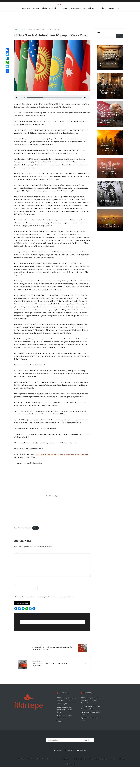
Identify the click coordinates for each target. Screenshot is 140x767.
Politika (113, 94)
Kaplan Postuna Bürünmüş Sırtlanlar (91, 712)
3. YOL (102, 168)
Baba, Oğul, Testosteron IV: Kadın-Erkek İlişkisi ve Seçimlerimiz (49, 664)
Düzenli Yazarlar (64, 759)
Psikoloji (114, 150)
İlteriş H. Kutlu (105, 200)
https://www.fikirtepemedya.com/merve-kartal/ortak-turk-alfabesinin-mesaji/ (62, 454)
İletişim (102, 8)
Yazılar (36, 8)
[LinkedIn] (23, 609)
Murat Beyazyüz (112, 58)
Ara (98, 32)
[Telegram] (30, 609)
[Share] (34, 609)
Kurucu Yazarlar (95, 759)
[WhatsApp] (27, 609)
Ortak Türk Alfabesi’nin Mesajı (22, 528)
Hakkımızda (113, 8)
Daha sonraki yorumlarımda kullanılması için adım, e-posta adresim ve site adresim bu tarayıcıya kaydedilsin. (45, 597)
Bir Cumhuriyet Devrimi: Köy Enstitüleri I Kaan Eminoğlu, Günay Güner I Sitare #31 (52, 647)
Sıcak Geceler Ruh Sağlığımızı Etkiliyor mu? (108, 142)
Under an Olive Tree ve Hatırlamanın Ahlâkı (107, 193)
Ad (15, 584)
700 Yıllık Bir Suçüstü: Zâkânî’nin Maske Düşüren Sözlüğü (109, 56)
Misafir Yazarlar (79, 759)
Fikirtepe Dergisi (49, 8)
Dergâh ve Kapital (106, 84)
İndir (35, 528)
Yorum (16, 552)
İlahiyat (114, 92)
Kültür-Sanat (49, 29)
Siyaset (57, 29)
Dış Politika (40, 29)
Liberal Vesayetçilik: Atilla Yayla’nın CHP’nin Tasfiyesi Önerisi (109, 115)
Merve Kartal (19, 29)
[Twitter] (20, 609)
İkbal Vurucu (110, 117)
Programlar (75, 8)
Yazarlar (63, 8)
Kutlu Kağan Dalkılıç (112, 168)
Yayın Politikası (89, 8)
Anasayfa (26, 8)
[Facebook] (16, 609)
